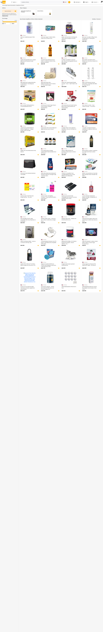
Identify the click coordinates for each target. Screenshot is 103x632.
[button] (77, 2)
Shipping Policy (5, 15)
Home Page (4, 5)
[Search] (69, 2)
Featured (98, 19)
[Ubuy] (3, 2)
